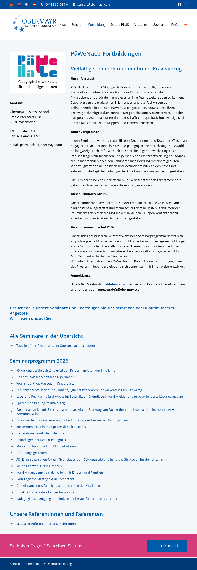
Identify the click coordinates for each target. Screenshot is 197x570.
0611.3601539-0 (56, 4)
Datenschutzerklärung (57, 564)
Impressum (31, 564)
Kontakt (15, 564)
